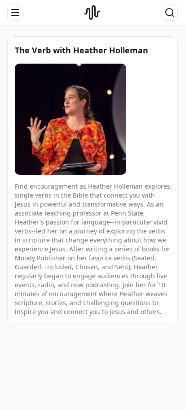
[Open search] (170, 12)
